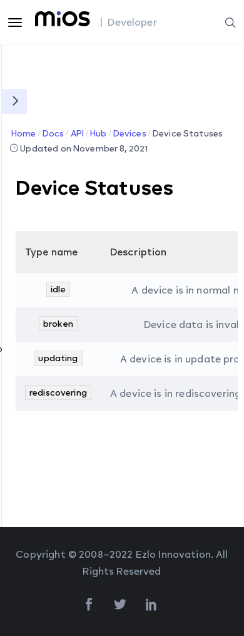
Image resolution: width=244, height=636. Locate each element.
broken (58, 323)
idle (58, 289)
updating (58, 357)
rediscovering (58, 392)
